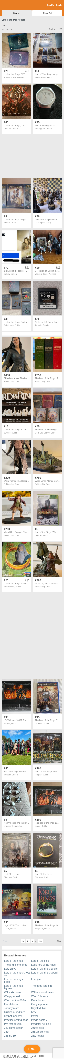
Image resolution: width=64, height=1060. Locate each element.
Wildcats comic (13, 992)
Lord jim (36, 979)
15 (40, 941)
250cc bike (37, 1027)
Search (16, 13)
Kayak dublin (38, 1008)
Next (59, 941)
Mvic (34, 1012)
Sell (33, 1049)
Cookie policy (8, 1057)
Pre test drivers (12, 1024)
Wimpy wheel (12, 996)
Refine (52, 29)
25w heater (37, 1035)
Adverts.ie (14, 5)
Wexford (52, 274)
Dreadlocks (37, 1000)
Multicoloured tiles (14, 1012)
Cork (17, 381)
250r (6, 1031)
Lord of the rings (13, 960)
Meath (13, 223)
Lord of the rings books (44, 968)
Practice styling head (16, 1020)
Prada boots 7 (39, 1020)
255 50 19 (10, 1035)
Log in (26, 1056)
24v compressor (13, 1027)
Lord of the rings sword (44, 972)
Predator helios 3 (41, 1024)
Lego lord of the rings (43, 964)
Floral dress (11, 1004)
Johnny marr (11, 1008)
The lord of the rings (15, 964)
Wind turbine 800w (15, 1000)
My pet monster (13, 1016)
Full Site (5, 1056)
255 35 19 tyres (40, 1031)
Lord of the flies (40, 960)
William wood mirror (42, 992)
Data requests (38, 1056)
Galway (20, 77)
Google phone (39, 1004)
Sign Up (50, 5)
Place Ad (47, 13)
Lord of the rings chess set (17, 974)
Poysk (34, 1016)
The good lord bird (42, 985)
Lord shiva (10, 968)
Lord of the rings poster (13, 980)
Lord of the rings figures (13, 987)
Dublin (50, 77)
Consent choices (24, 1057)
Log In (59, 5)
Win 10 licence (39, 996)
